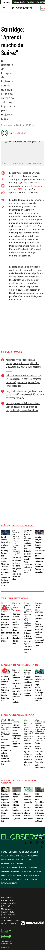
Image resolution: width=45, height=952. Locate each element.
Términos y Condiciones (6, 942)
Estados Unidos (9, 883)
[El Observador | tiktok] (25, 842)
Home (4, 852)
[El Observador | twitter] (28, 838)
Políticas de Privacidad (6, 937)
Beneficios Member (28, 852)
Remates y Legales (31, 871)
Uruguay (6, 2)
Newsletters (8, 879)
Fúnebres (16, 871)
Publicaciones (31, 875)
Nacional (14, 856)
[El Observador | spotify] (37, 842)
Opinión (5, 871)
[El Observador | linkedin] (31, 842)
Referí (4, 856)
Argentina (22, 879)
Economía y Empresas (12, 860)
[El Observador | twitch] (42, 847)
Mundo (20, 863)
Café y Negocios (29, 856)
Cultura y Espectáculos (13, 867)
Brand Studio (8, 863)
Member (13, 852)
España (33, 879)
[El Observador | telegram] (42, 842)
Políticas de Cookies (6, 931)
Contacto (5, 947)
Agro (28, 860)
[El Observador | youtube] (43, 838)
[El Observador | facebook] (33, 838)
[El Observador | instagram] (38, 838)
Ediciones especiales (11, 875)
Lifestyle (33, 867)
